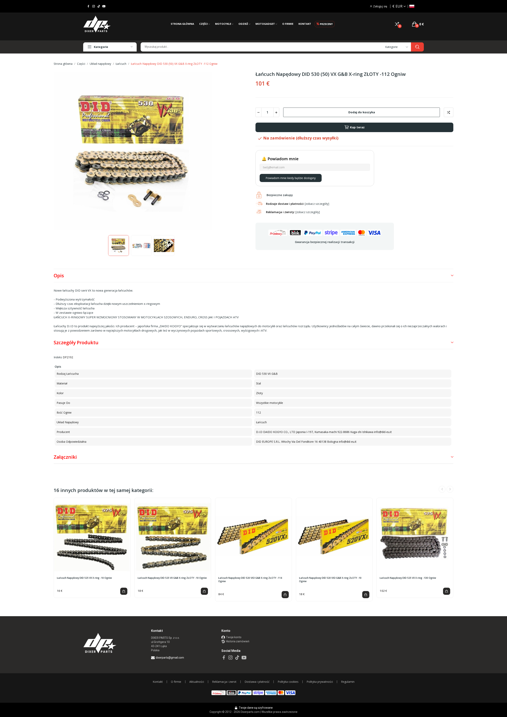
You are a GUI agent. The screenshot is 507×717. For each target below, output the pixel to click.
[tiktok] (98, 6)
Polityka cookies (288, 681)
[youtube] (103, 6)
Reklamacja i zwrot (224, 681)
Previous (63, 151)
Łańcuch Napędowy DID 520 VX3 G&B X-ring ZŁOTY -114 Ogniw (250, 579)
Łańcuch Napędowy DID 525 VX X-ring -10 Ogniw (84, 578)
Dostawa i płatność (257, 681)
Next (242, 151)
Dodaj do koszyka (361, 112)
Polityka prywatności (320, 681)
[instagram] (93, 6)
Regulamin (348, 681)
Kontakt (158, 681)
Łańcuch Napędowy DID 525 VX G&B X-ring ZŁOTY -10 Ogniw (172, 578)
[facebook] (88, 6)
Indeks (58, 357)
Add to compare (448, 112)
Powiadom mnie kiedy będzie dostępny (291, 178)
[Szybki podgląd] (92, 536)
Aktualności (196, 681)
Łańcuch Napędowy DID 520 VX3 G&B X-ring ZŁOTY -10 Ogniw (330, 579)
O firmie (176, 681)
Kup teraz (357, 127)
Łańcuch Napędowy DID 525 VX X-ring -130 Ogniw (408, 578)
